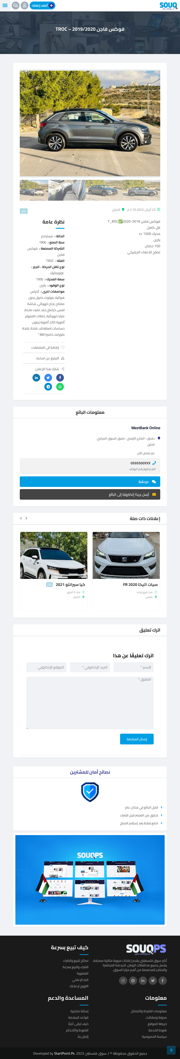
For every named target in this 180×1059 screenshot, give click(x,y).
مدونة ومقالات (156, 1017)
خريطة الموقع (157, 1024)
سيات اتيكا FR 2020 (140, 584)
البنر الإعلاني (80, 979)
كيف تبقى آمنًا (78, 1024)
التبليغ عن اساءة (47, 358)
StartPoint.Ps (64, 1053)
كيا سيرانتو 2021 (70, 584)
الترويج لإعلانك (79, 986)
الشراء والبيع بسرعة (75, 967)
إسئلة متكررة (79, 1011)
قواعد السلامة (78, 1017)
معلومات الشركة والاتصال (149, 1011)
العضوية (82, 973)
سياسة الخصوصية (154, 1036)
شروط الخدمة (157, 1030)
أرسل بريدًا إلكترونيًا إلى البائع (129, 494)
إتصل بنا (83, 1036)
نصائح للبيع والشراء (75, 960)
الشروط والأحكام (77, 1030)
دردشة (144, 481)
